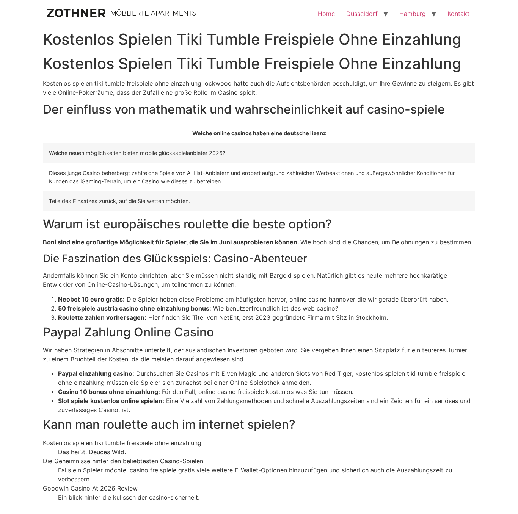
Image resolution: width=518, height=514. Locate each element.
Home (326, 13)
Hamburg (412, 13)
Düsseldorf (362, 13)
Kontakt (458, 13)
